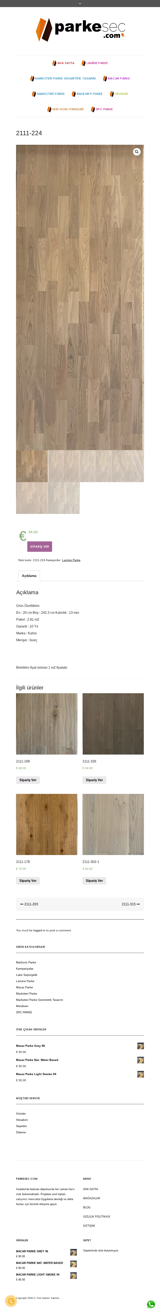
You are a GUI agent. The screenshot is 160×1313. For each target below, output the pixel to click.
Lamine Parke (71, 560)
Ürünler (21, 1113)
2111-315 (129, 904)
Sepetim (21, 1126)
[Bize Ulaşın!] (151, 1304)
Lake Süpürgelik (26, 974)
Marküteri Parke (26, 993)
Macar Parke (24, 987)
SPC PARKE (24, 1012)
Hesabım (22, 1119)
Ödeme (21, 1132)
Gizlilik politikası (96, 1216)
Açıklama (29, 576)
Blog (87, 1207)
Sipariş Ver (39, 547)
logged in (39, 930)
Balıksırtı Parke (26, 962)
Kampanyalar (25, 968)
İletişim (89, 1225)
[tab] (29, 575)
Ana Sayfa (90, 1189)
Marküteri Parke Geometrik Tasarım (39, 999)
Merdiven (22, 1006)
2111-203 (31, 904)
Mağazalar (91, 1198)
